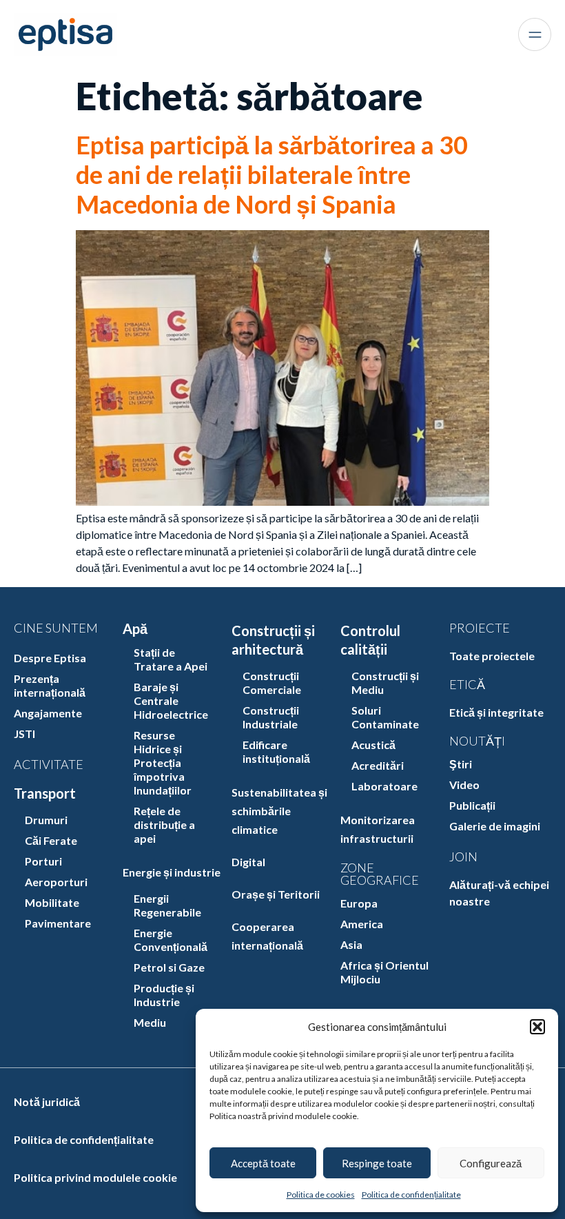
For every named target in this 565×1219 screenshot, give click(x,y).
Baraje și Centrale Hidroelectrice (171, 700)
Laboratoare (384, 785)
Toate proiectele (492, 655)
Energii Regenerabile (167, 905)
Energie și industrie (171, 872)
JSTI (24, 733)
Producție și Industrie (164, 994)
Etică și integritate (496, 712)
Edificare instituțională (276, 751)
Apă (135, 628)
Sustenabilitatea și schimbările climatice (279, 811)
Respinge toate (377, 1163)
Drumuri (46, 819)
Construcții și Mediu (385, 682)
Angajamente (48, 712)
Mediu (150, 1022)
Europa (359, 903)
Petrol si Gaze (169, 967)
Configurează (491, 1163)
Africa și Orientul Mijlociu (384, 972)
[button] (537, 1027)
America (361, 923)
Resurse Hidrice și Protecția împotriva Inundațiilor (163, 762)
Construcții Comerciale (272, 682)
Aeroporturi (56, 881)
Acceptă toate (263, 1163)
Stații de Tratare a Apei (170, 659)
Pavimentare (58, 923)
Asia (351, 944)
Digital (248, 861)
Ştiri (460, 763)
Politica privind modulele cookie (95, 1177)
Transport (45, 793)
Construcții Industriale (271, 717)
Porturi (43, 861)
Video (464, 784)
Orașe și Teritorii (276, 894)
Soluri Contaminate (385, 717)
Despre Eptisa (50, 657)
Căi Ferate (51, 840)
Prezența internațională (49, 685)
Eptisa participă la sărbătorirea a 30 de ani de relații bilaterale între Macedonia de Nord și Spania (272, 174)
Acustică (373, 744)
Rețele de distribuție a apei (164, 824)
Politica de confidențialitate (411, 1194)
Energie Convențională (170, 939)
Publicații (472, 805)
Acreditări (377, 765)
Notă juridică (47, 1101)
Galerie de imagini (494, 825)
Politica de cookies (321, 1194)
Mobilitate (52, 902)
